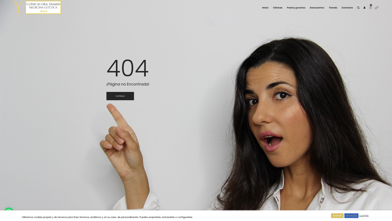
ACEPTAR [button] (337, 215)
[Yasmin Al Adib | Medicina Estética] (30, 7)
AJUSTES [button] (364, 215)
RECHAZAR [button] (351, 215)
